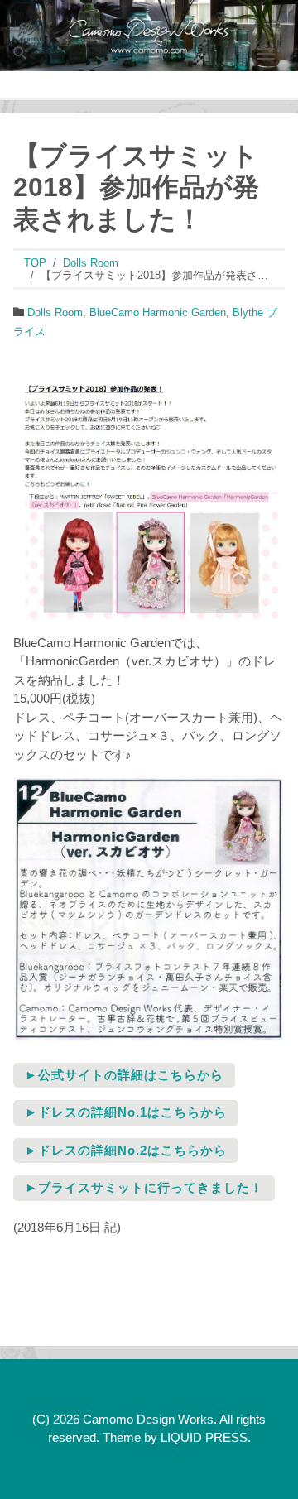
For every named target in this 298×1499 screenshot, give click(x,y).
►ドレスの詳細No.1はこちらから (126, 1112)
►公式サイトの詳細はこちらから (124, 1075)
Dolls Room (55, 312)
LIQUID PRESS (204, 1437)
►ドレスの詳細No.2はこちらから (126, 1150)
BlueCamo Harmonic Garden (157, 312)
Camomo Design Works (148, 1419)
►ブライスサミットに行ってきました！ (144, 1187)
